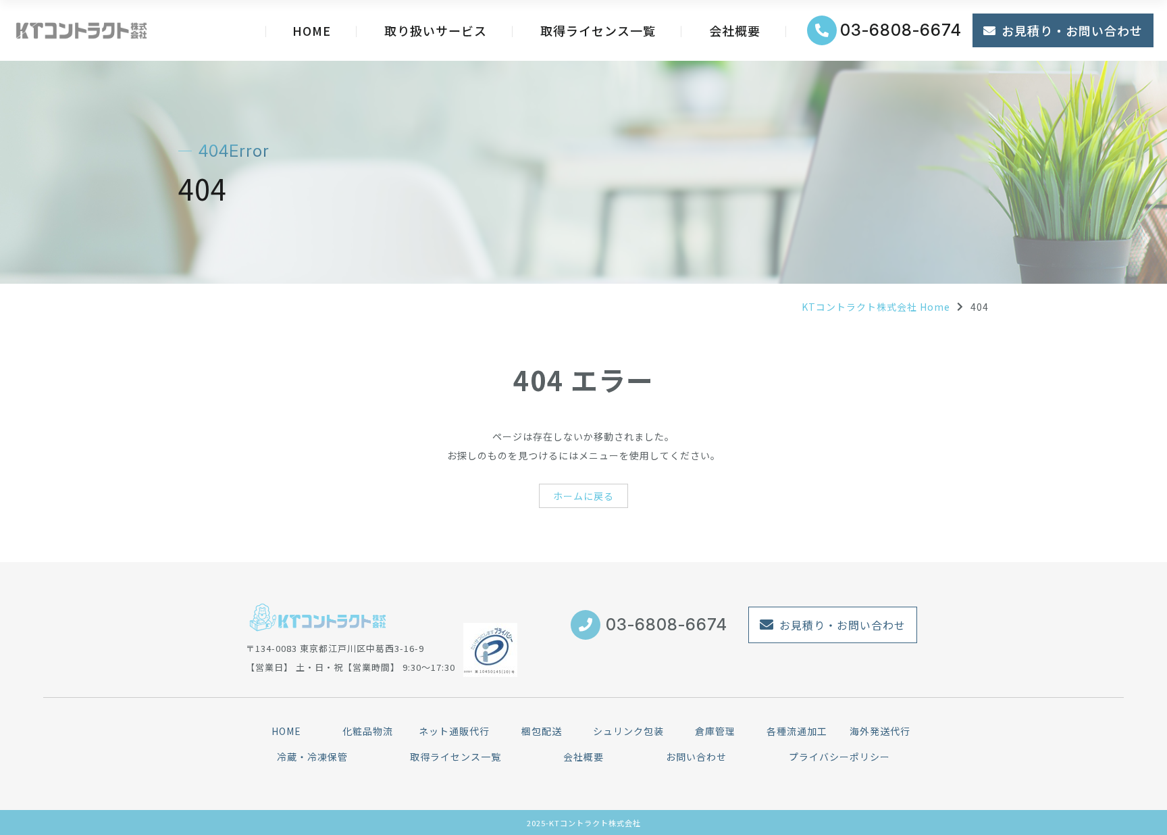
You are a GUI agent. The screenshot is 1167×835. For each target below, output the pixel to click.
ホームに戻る (583, 496)
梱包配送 (541, 731)
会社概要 (734, 30)
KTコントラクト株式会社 (595, 822)
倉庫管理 (715, 731)
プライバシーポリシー (839, 756)
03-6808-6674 (901, 30)
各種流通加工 (797, 731)
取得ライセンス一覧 (598, 30)
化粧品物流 (367, 731)
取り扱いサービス (435, 30)
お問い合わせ (696, 756)
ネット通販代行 (454, 731)
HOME (311, 30)
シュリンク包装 (628, 731)
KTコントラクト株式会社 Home (876, 306)
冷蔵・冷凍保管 (312, 756)
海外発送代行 (880, 731)
